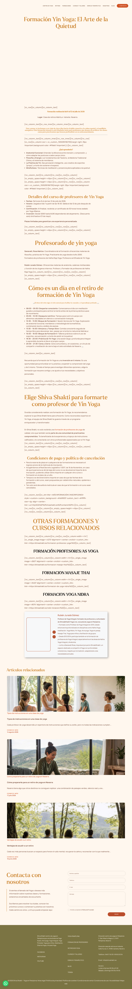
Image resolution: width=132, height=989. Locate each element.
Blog (113, 5)
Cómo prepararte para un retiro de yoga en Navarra (28, 776)
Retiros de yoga (74, 948)
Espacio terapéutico (94, 5)
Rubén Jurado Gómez (68, 615)
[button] (6, 983)
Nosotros (106, 5)
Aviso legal (41, 980)
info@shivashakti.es (110, 960)
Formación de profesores (78, 942)
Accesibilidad (115, 980)
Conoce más (12, 730)
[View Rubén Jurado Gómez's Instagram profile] (54, 636)
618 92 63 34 (118, 954)
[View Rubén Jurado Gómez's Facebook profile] (54, 632)
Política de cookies (69, 980)
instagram (41, 957)
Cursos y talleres (79, 5)
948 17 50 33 (109, 954)
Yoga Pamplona (74, 936)
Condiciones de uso (101, 980)
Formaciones (66, 5)
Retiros (57, 5)
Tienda (70, 972)
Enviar (116, 914)
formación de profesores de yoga (68, 429)
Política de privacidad (54, 980)
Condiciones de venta (85, 980)
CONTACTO (122, 5)
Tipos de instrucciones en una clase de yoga (25, 713)
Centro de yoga (48, 5)
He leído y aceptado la (82, 910)
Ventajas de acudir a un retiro (19, 840)
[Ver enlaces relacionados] (34, 303)
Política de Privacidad (88, 910)
